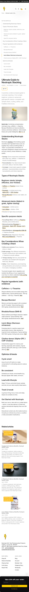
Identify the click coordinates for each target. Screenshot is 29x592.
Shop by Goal (5, 563)
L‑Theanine (22, 220)
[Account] (18, 9)
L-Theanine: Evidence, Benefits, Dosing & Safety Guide (13, 479)
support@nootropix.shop (8, 549)
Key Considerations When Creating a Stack (15, 41)
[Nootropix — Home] (4, 9)
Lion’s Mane (5, 209)
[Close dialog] (27, 578)
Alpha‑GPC (5, 192)
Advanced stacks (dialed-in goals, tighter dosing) (14, 34)
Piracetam (5, 190)
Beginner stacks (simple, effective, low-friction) (14, 30)
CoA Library (5, 565)
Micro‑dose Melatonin (8, 236)
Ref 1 (20, 132)
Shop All (4, 558)
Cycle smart (7, 63)
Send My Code (14, 586)
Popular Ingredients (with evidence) (12, 44)
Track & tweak (7, 72)
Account (17, 560)
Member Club (18, 563)
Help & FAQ (4, 567)
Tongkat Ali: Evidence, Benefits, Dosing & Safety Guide (13, 446)
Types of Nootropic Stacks (10, 26)
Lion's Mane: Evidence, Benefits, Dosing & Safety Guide (13, 512)
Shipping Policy (19, 565)
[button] (25, 9)
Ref (21, 295)
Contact (17, 570)
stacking (10, 142)
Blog (16, 558)
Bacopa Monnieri (8, 49)
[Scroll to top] (27, 574)
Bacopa (19, 226)
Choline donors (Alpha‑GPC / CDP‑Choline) (15, 58)
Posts (3, 13)
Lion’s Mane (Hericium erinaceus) (13, 55)
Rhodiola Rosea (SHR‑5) (10, 52)
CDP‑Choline (14, 192)
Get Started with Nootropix (11, 75)
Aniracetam (5, 207)
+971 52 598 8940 (9, 548)
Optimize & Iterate (8, 61)
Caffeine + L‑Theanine (10, 47)
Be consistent (7, 66)
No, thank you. (15, 588)
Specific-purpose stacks (10, 38)
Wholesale (17, 567)
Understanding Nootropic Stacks (12, 23)
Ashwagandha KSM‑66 (19, 230)
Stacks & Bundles (6, 560)
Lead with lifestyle (8, 69)
